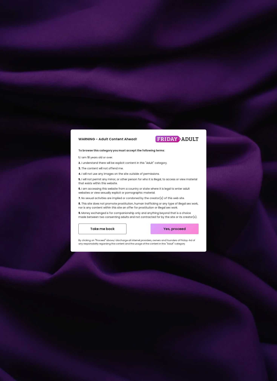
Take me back (102, 228)
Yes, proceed (175, 228)
